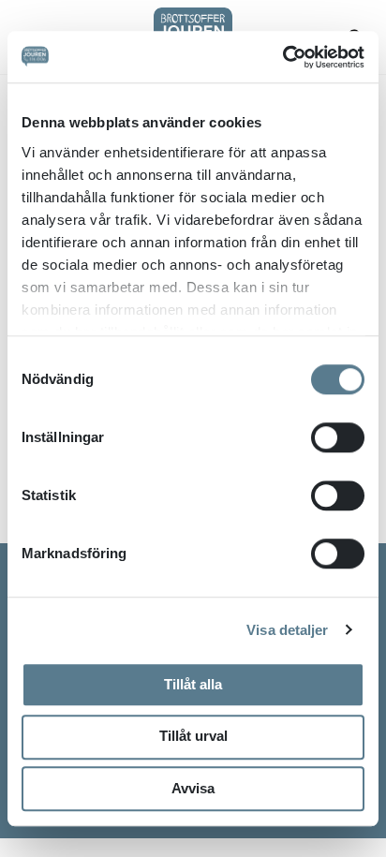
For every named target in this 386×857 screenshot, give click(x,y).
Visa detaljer (287, 630)
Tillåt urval (193, 736)
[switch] (337, 437)
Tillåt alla (193, 684)
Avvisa (193, 788)
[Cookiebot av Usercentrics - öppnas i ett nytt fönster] (282, 57)
